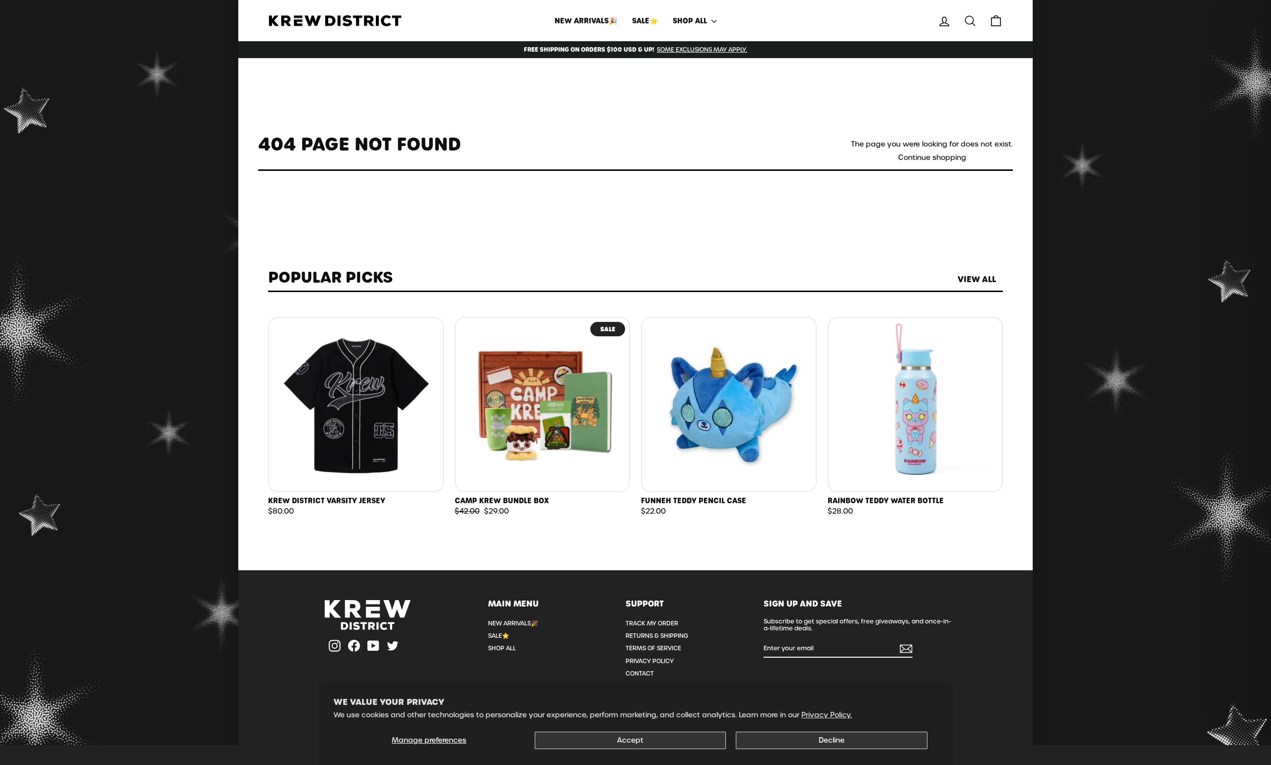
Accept (630, 740)
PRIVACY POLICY (650, 661)
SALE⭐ (645, 21)
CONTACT (640, 674)
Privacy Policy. (826, 714)
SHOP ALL (691, 21)
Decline (832, 740)
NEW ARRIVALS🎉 (586, 21)
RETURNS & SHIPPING (657, 636)
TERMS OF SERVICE (653, 648)
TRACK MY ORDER (652, 623)
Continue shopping (932, 157)
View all (977, 279)
